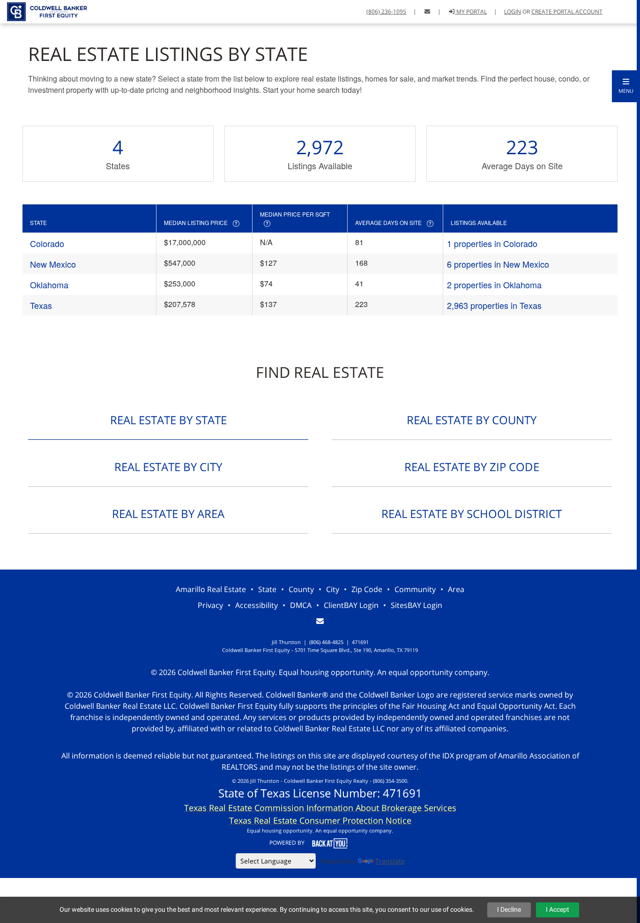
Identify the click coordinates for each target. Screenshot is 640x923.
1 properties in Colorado (492, 243)
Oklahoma (49, 284)
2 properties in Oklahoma (494, 284)
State (267, 589)
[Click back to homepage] (43, 10)
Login (512, 11)
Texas (41, 305)
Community (415, 589)
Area (456, 589)
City (332, 589)
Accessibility (256, 605)
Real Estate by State (168, 420)
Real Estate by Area (168, 513)
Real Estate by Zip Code (471, 466)
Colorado (47, 243)
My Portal (471, 11)
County (301, 589)
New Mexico (53, 264)
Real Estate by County (471, 420)
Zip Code (366, 589)
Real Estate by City (168, 466)
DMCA (301, 605)
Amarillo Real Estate (211, 589)
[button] (626, 86)
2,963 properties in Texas (494, 305)
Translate (390, 860)
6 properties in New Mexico (498, 264)
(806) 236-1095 (386, 11)
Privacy (210, 605)
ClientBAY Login (351, 605)
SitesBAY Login (416, 605)
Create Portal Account (567, 11)
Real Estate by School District (471, 513)
